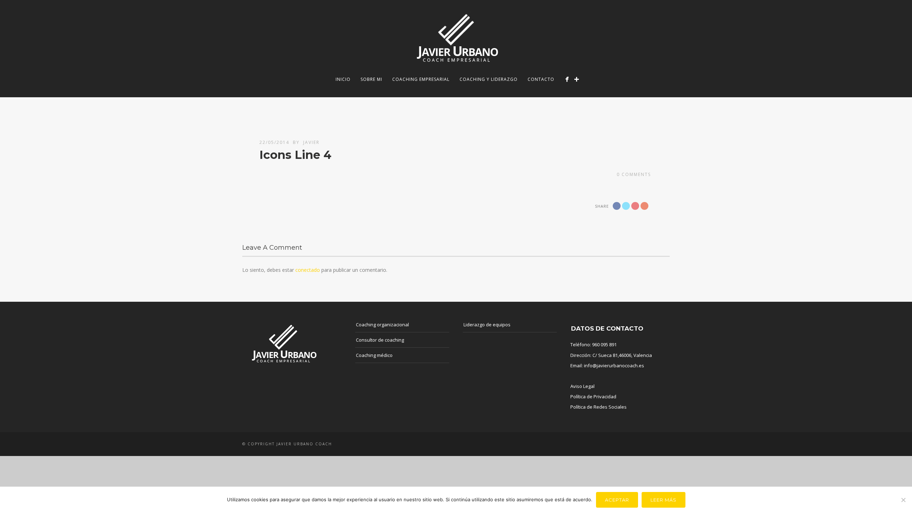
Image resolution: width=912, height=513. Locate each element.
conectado (307, 269)
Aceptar (617, 500)
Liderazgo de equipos (487, 324)
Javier (311, 142)
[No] (903, 499)
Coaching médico (374, 355)
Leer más (664, 500)
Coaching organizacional (382, 324)
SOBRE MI (371, 79)
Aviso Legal (582, 386)
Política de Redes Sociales (598, 407)
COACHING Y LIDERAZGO (489, 79)
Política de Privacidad (593, 396)
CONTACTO (541, 79)
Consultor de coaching (380, 340)
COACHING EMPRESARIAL (421, 79)
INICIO (343, 79)
